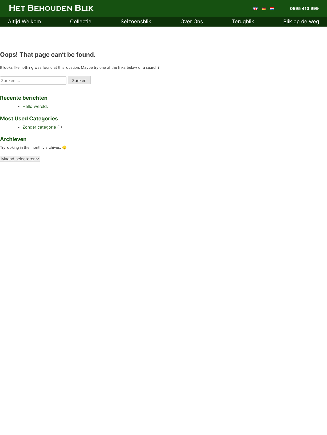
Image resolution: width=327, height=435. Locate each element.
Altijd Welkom (24, 21)
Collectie (80, 21)
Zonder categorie (39, 127)
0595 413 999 (304, 8)
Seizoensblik (136, 21)
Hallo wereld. (35, 106)
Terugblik (243, 21)
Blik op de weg (301, 21)
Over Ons (191, 21)
